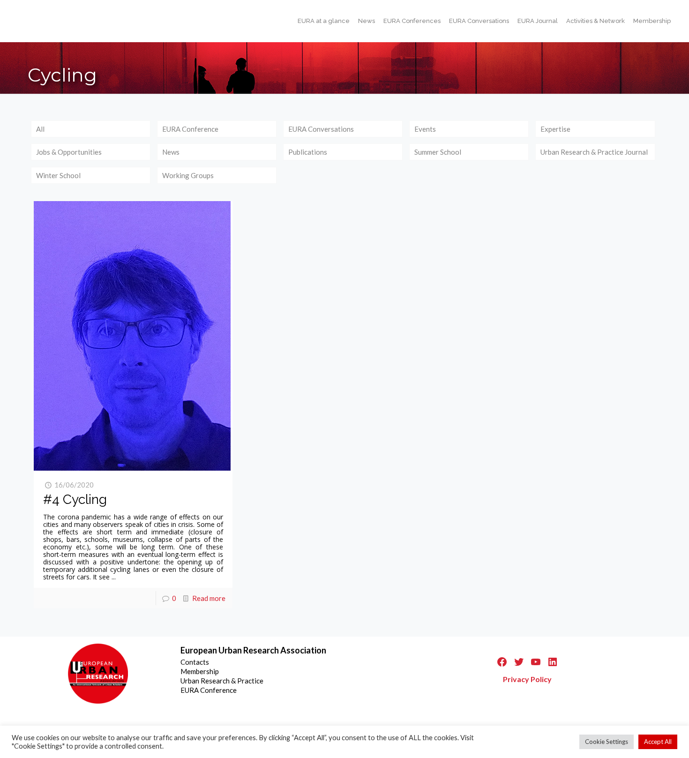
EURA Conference (190, 129)
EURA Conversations (321, 129)
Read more (208, 598)
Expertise (555, 129)
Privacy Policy (527, 679)
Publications (307, 152)
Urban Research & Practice (221, 680)
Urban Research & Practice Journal (594, 152)
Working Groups (188, 175)
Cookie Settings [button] (606, 741)
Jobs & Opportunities (69, 152)
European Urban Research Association (253, 650)
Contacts (194, 662)
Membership (199, 671)
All (40, 129)
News (171, 152)
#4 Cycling (75, 499)
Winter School (58, 175)
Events (425, 129)
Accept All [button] (658, 741)
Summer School (437, 152)
